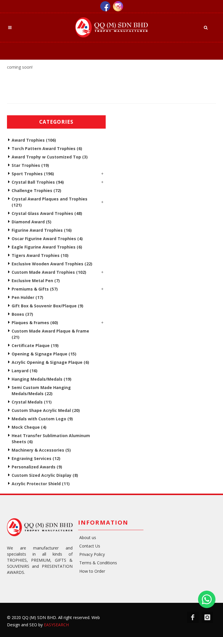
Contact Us (89, 546)
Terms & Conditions (98, 562)
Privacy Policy (92, 554)
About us (87, 537)
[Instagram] (118, 5)
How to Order (92, 571)
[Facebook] (106, 5)
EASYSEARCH (56, 624)
